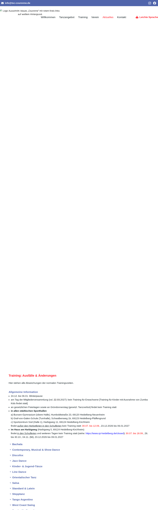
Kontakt (121, 17)
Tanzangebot (66, 17)
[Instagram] (150, 3)
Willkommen (48, 17)
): (105, 433)
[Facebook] (154, 3)
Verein (95, 17)
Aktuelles (108, 17)
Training (83, 17)
